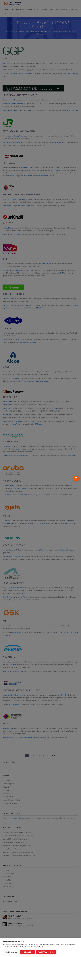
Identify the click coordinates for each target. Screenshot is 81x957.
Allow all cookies (46, 952)
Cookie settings (11, 952)
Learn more (40, 946)
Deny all (27, 952)
